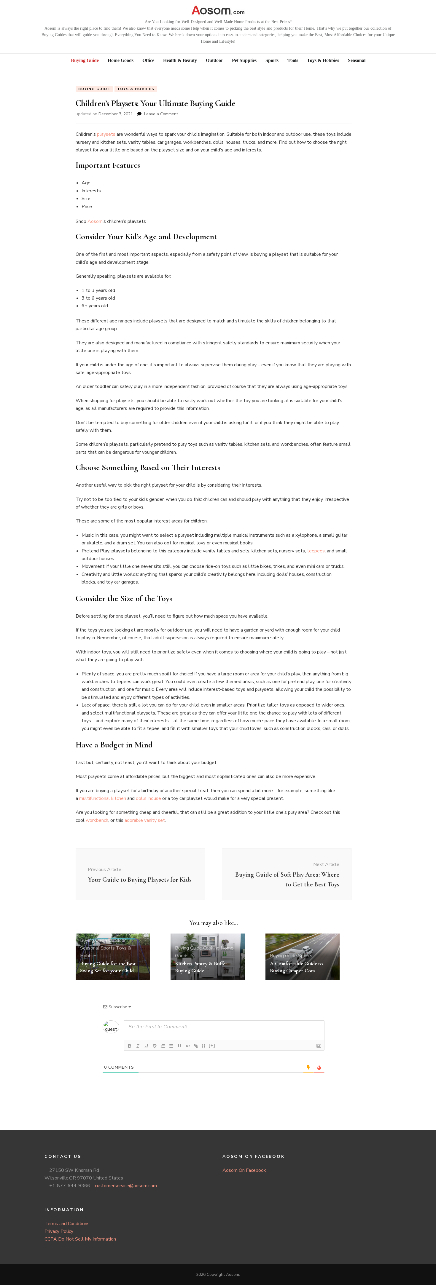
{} (204, 1045)
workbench (97, 820)
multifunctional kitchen (102, 798)
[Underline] (146, 1045)
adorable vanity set (145, 820)
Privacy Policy (58, 1231)
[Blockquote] (179, 1045)
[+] (212, 1045)
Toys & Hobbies (135, 89)
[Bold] (129, 1045)
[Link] (196, 1045)
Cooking (211, 948)
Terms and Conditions (67, 1223)
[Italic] (138, 1045)
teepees (316, 551)
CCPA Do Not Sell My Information (80, 1239)
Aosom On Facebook (244, 1170)
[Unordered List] (171, 1045)
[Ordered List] (163, 1045)
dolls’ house (148, 798)
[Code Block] (188, 1045)
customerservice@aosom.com (126, 1185)
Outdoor (117, 940)
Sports (108, 948)
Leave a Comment (161, 114)
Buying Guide (94, 89)
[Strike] (154, 1045)
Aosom (95, 221)
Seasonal (89, 948)
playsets (106, 134)
